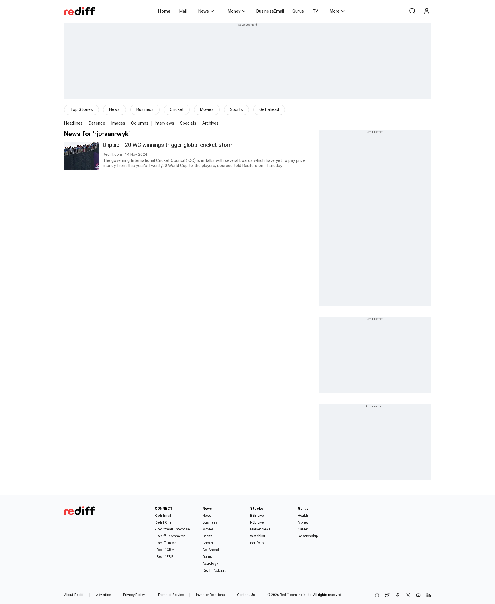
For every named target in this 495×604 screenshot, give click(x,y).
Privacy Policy (134, 595)
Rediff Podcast (214, 570)
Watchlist (257, 536)
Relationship (308, 536)
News (203, 11)
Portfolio (257, 543)
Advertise (103, 595)
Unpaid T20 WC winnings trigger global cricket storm (168, 145)
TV (315, 11)
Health (303, 516)
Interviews (164, 123)
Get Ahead (211, 550)
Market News (260, 529)
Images (118, 123)
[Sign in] (426, 11)
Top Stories (81, 109)
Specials (188, 123)
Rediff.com (288, 595)
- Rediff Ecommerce (170, 536)
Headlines (73, 123)
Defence (97, 123)
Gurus (298, 11)
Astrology (210, 564)
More (334, 11)
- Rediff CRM (164, 550)
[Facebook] (397, 595)
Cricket (177, 109)
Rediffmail (163, 516)
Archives (210, 123)
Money (234, 11)
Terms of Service (170, 595)
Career (303, 529)
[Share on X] (387, 595)
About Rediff (74, 595)
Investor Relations (210, 595)
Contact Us (246, 595)
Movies (207, 109)
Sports (236, 109)
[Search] (412, 11)
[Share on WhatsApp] (377, 595)
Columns (139, 123)
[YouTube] (418, 595)
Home (164, 11)
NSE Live (257, 522)
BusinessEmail (270, 11)
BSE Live (257, 516)
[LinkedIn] (428, 595)
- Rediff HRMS (165, 543)
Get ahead (269, 109)
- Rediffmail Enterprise (172, 529)
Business (145, 109)
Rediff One (163, 522)
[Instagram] (408, 595)
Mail (183, 11)
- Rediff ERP (164, 557)
